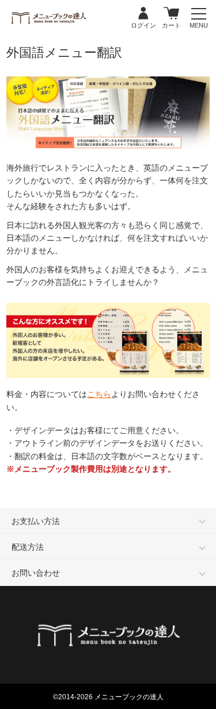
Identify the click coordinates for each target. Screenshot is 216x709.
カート (171, 14)
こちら (99, 394)
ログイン (143, 14)
